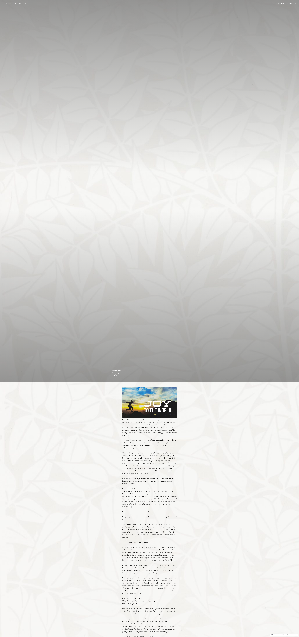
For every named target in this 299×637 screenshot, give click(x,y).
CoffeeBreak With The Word (14, 3)
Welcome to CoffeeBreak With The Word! (286, 3)
